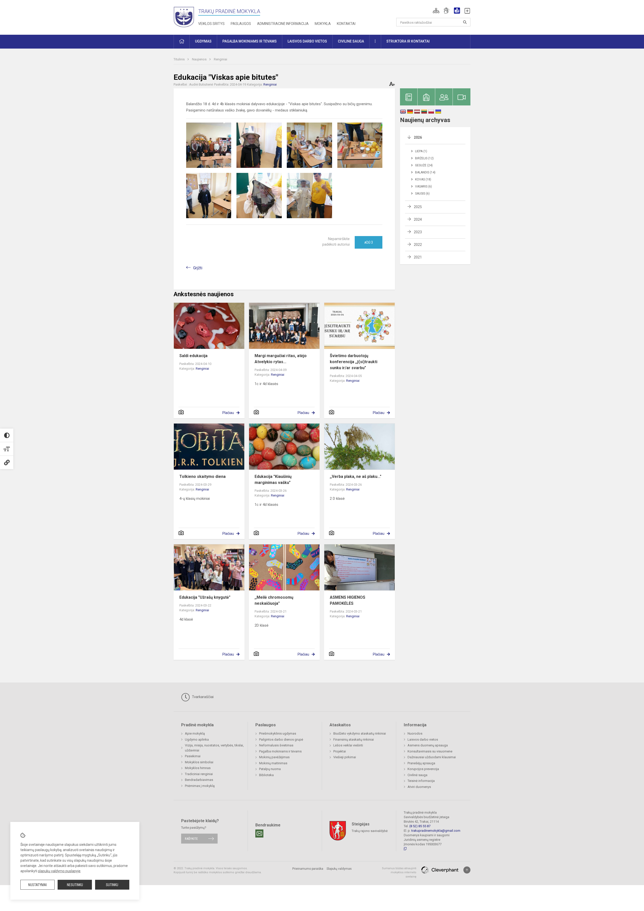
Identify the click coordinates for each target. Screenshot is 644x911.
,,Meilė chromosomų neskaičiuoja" (274, 600)
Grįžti (197, 267)
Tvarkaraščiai (202, 697)
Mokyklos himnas (198, 768)
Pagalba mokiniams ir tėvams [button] (249, 41)
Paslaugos (241, 24)
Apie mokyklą (195, 733)
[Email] (259, 833)
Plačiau (228, 413)
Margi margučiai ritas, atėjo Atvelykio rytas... (281, 358)
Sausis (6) (422, 193)
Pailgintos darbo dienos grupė (281, 739)
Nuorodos (415, 733)
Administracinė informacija (283, 24)
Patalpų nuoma (270, 769)
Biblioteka (266, 775)
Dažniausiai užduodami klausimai (432, 757)
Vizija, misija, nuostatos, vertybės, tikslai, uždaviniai (214, 747)
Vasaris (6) (423, 186)
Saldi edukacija (193, 355)
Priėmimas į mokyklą (200, 786)
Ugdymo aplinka (197, 739)
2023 (418, 232)
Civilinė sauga (417, 775)
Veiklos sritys (211, 24)
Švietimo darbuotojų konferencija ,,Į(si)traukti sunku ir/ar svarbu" (353, 361)
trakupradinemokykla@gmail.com (435, 830)
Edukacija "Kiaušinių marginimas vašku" (273, 479)
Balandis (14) (425, 172)
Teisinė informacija (421, 781)
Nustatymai (37, 885)
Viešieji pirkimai (344, 757)
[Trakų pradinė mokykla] (186, 16)
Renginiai (220, 59)
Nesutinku (75, 885)
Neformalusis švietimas (276, 745)
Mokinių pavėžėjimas (274, 757)
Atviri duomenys (419, 787)
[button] (436, 11)
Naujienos (199, 59)
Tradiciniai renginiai (199, 774)
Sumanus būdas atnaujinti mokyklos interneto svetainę (399, 872)
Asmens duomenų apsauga (428, 745)
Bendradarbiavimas (199, 780)
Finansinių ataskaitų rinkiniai (353, 739)
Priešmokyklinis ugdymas (277, 733)
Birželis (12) (424, 158)
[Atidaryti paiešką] (465, 22)
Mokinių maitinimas (273, 763)
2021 (418, 257)
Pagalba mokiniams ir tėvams (280, 751)
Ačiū (368, 242)
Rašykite (191, 839)
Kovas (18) (423, 179)
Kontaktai (346, 24)
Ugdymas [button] (203, 41)
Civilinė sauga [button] (351, 41)
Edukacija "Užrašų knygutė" (204, 597)
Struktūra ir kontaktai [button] (408, 41)
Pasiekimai (192, 756)
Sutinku (112, 885)
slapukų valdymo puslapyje (59, 871)
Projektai (339, 751)
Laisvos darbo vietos (423, 739)
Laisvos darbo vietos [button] (307, 41)
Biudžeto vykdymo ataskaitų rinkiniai (359, 733)
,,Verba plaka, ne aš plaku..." (355, 476)
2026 (418, 137)
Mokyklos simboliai (199, 762)
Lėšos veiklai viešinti (348, 745)
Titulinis (179, 59)
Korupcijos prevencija (423, 769)
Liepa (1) (421, 151)
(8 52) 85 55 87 (419, 826)
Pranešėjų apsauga (421, 763)
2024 (418, 219)
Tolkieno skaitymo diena (202, 476)
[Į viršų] (466, 870)
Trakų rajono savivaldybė (370, 830)
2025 (418, 207)
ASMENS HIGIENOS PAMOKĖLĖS (347, 600)
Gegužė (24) (424, 165)
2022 (418, 245)
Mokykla (323, 24)
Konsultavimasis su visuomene (430, 751)
